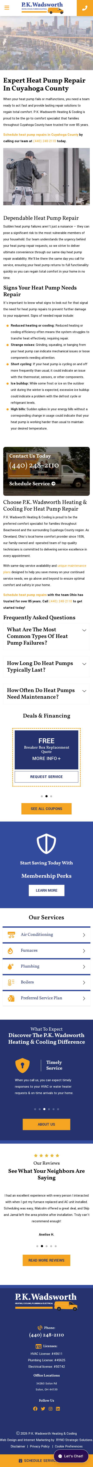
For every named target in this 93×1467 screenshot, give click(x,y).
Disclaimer (18, 1446)
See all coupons (46, 808)
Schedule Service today (47, 1460)
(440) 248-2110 (44, 141)
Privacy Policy (40, 1446)
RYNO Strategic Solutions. (73, 1440)
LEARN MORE (46, 890)
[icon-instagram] (51, 1409)
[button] (42, 796)
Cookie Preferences (69, 1446)
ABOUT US (46, 1124)
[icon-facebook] (35, 1409)
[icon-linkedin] (58, 1409)
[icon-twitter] (43, 1409)
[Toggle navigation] (6, 7)
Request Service (46, 776)
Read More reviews (46, 1260)
